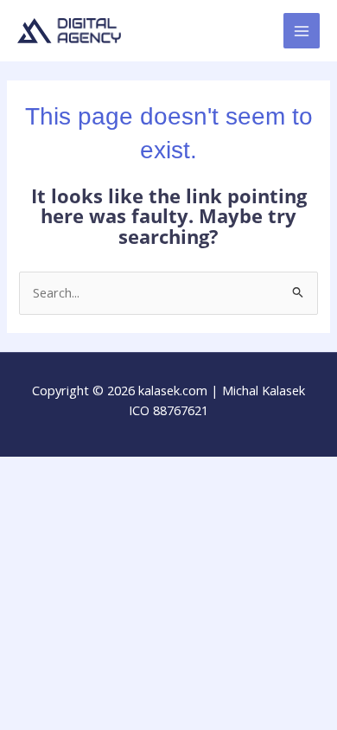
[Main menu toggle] (301, 31)
